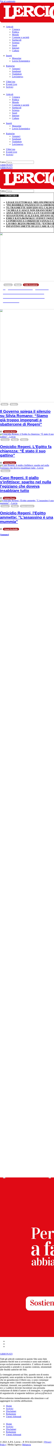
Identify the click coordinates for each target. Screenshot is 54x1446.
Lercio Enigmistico (21, 61)
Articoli (9, 26)
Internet (15, 48)
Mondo (15, 34)
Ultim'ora (5, 471)
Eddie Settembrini (30, 285)
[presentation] (4, 1177)
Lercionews (17, 76)
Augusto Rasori (10, 432)
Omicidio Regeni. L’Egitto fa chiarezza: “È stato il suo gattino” (25, 451)
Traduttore (17, 74)
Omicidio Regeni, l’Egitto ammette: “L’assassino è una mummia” (26, 517)
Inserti (9, 55)
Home (9, 1406)
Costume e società (20, 37)
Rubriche (10, 66)
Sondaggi (16, 71)
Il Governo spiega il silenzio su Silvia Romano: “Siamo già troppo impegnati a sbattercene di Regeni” (25, 417)
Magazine (16, 58)
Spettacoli (16, 40)
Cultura (15, 50)
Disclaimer (11, 1411)
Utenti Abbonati (13, 1416)
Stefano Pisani (9, 463)
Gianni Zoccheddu (11, 529)
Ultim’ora (10, 81)
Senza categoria (27, 506)
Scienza (15, 42)
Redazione (11, 1414)
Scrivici (9, 87)
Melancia (26, 1444)
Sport (14, 45)
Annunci (16, 68)
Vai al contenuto (7, 1)
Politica (15, 32)
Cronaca (16, 29)
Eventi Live (11, 84)
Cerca (3, 162)
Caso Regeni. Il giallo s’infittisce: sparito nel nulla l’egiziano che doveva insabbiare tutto (25, 484)
